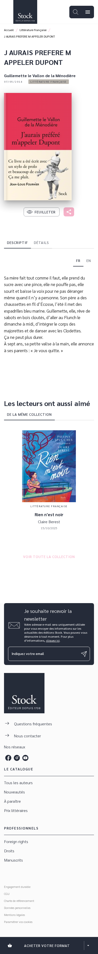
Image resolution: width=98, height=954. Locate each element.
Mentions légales (14, 915)
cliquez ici (53, 640)
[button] (48, 81)
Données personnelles (17, 908)
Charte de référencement (19, 901)
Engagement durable (17, 887)
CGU (7, 894)
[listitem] (8, 758)
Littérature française (33, 30)
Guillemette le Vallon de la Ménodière (40, 75)
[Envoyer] (84, 654)
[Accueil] (25, 12)
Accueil (9, 30)
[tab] (17, 242)
